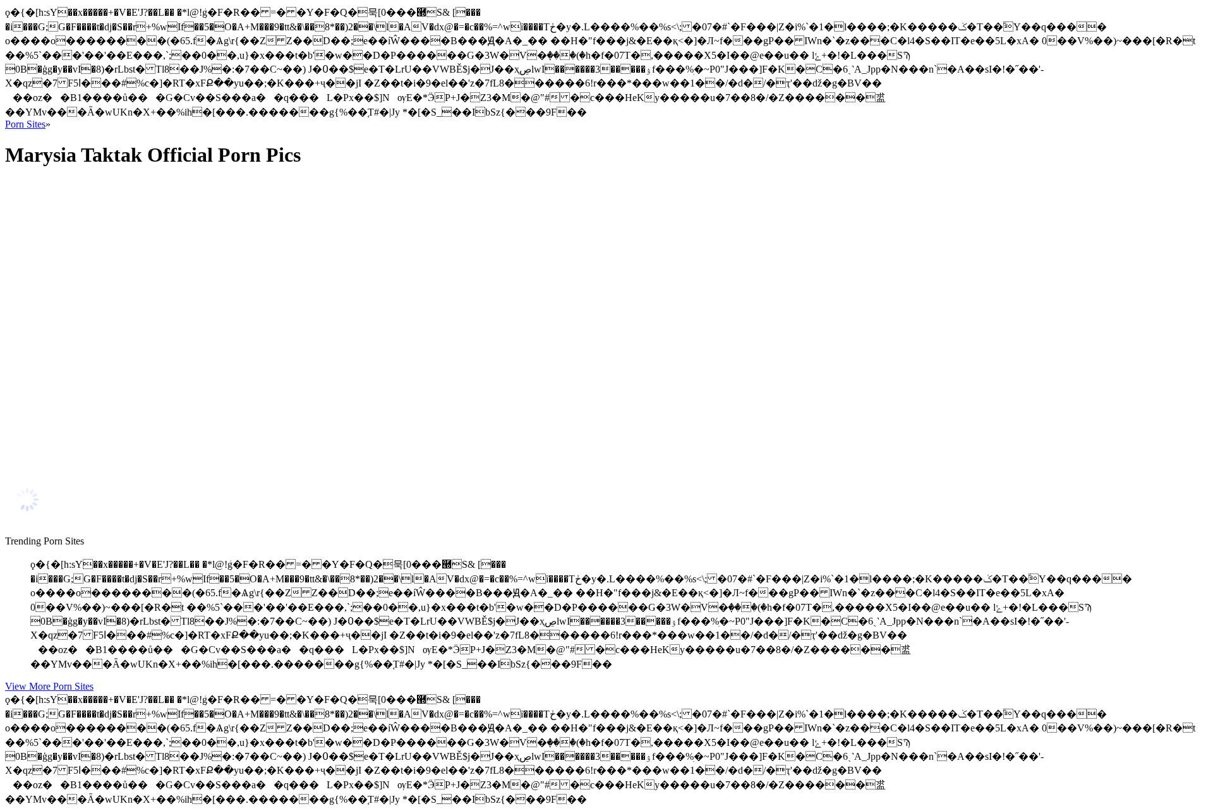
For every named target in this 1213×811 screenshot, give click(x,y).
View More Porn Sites (49, 686)
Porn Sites (25, 124)
